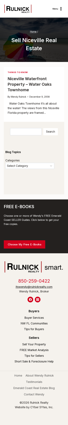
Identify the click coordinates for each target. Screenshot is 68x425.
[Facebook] (30, 299)
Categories (12, 160)
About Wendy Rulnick (39, 375)
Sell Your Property (34, 344)
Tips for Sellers (34, 355)
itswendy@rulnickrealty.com (34, 286)
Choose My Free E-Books (24, 244)
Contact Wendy (34, 394)
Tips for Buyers (34, 329)
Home (18, 375)
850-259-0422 (34, 281)
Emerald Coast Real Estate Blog (34, 388)
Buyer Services (34, 317)
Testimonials (34, 381)
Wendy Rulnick (18, 96)
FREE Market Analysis (34, 350)
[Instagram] (37, 299)
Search (50, 131)
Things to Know (18, 72)
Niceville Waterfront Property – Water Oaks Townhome (30, 84)
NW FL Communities (34, 323)
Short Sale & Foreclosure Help (34, 361)
